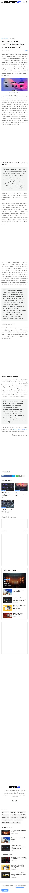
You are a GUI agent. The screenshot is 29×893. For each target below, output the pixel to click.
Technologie (18, 820)
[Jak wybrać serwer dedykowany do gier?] (5, 832)
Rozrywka (21, 815)
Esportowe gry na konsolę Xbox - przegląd (19, 590)
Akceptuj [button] (5, 890)
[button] (2, 2)
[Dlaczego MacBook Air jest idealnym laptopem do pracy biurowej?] (7, 608)
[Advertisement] (14, 21)
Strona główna (4, 38)
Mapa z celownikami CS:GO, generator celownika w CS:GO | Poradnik (18, 874)
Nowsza (4, 531)
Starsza (25, 531)
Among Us (14, 817)
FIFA (12, 812)
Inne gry (5, 815)
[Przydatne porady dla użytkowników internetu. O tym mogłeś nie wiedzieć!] (7, 600)
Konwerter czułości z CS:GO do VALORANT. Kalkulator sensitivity (19, 858)
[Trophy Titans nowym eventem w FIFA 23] (7, 615)
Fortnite (23, 817)
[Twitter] (13, 476)
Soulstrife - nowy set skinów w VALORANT (6, 510)
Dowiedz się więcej (20, 887)
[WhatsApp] (17, 476)
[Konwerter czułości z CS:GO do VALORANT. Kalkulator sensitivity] (5, 860)
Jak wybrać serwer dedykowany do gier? (18, 831)
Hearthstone (16, 822)
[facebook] (13, 801)
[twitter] (16, 801)
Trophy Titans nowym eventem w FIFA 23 (18, 614)
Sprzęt (13, 815)
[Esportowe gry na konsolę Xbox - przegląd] (7, 592)
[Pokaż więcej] (23, 476)
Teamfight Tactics (7, 820)
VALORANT (12, 38)
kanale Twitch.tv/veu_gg (20, 429)
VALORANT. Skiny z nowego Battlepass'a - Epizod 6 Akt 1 (6, 494)
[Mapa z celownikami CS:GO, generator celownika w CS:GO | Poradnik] (5, 875)
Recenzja (5, 817)
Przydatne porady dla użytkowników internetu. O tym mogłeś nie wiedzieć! (19, 599)
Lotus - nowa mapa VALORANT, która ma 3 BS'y (21, 494)
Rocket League (6, 822)
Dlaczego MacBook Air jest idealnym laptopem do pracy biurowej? (19, 607)
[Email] (20, 476)
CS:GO (5, 812)
